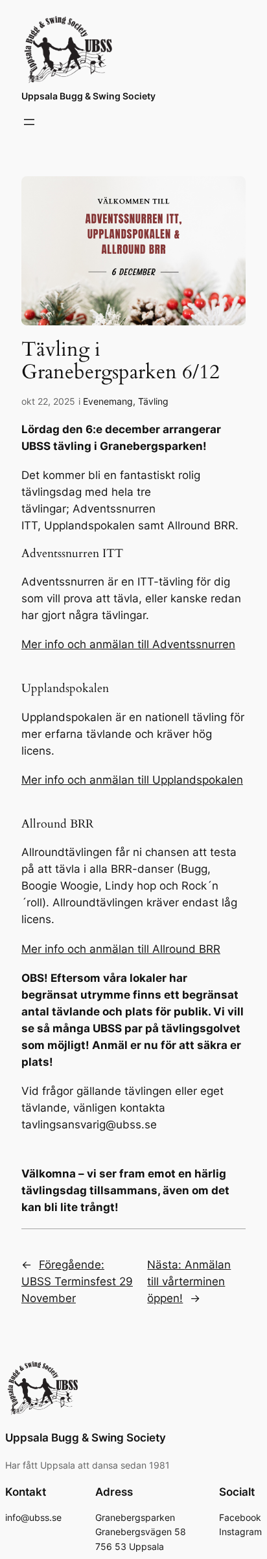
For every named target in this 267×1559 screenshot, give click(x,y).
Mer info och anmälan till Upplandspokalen (132, 779)
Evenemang (108, 401)
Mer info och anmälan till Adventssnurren (128, 644)
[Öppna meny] (29, 122)
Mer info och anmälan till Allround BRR (120, 949)
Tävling (153, 401)
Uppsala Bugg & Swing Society (88, 95)
